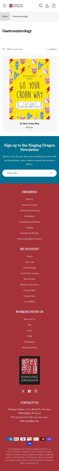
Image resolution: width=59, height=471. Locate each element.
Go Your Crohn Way (29, 123)
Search (29, 256)
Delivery (29, 199)
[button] (4, 5)
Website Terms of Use (29, 284)
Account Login (29, 267)
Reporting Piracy (29, 347)
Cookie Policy (29, 296)
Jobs (29, 325)
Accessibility (29, 301)
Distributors (29, 216)
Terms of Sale (29, 279)
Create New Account (30, 273)
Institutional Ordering (29, 210)
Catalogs (29, 227)
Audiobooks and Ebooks (29, 222)
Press (29, 330)
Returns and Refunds (29, 233)
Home (5, 16)
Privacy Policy (29, 290)
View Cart (29, 262)
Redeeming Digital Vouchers (29, 238)
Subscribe (12, 173)
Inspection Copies (29, 205)
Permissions (29, 341)
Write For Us (29, 319)
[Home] (16, 5)
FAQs (29, 336)
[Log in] (47, 5)
